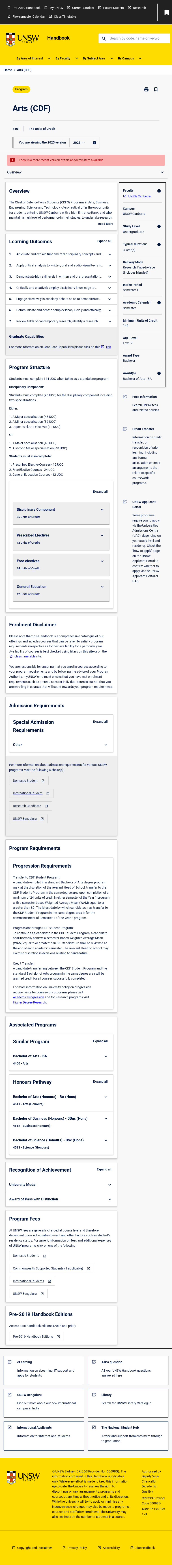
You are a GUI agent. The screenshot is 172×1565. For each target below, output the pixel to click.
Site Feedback (145, 1548)
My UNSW (56, 8)
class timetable (25, 656)
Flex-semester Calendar (29, 16)
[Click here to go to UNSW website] (22, 40)
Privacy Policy (77, 1548)
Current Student (83, 8)
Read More (105, 224)
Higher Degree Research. (30, 1002)
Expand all (104, 241)
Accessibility (111, 1548)
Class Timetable (65, 16)
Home (8, 70)
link (108, 347)
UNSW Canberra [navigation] (139, 196)
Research (139, 8)
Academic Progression (28, 997)
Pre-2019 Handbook (27, 8)
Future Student (113, 8)
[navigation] (29, 780)
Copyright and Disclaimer (34, 1548)
